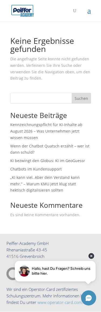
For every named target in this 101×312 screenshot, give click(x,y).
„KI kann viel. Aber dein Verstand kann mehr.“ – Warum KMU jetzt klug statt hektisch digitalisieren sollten (45, 184)
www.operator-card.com (59, 302)
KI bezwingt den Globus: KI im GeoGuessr (47, 160)
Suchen (81, 98)
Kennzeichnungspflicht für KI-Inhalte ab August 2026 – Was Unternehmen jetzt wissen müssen (46, 131)
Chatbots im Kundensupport (36, 169)
